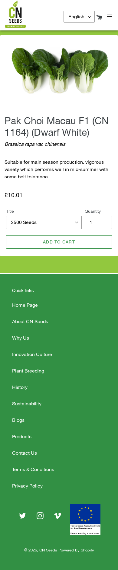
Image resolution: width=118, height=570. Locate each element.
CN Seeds (48, 549)
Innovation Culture (32, 354)
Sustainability (26, 403)
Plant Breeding (28, 371)
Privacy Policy (27, 486)
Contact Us (24, 453)
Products (21, 436)
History (20, 387)
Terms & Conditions (33, 469)
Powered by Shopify (76, 549)
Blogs (18, 420)
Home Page (25, 305)
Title (10, 211)
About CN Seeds (30, 321)
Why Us (20, 338)
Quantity (93, 211)
